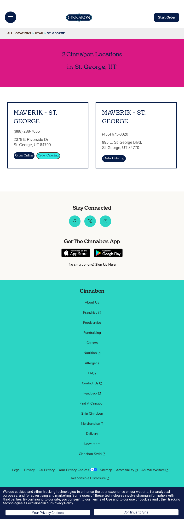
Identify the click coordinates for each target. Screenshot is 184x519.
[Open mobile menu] (10, 17)
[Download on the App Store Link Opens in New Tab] (75, 253)
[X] (90, 226)
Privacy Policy (62, 503)
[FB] (74, 226)
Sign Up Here (105, 264)
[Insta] (105, 226)
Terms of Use (101, 499)
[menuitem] (92, 302)
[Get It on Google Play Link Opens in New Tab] (108, 253)
